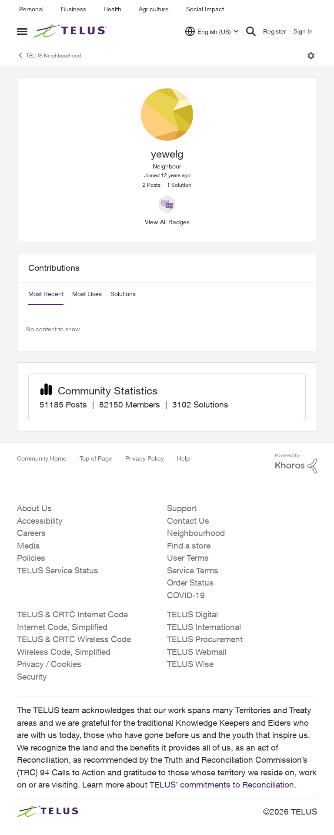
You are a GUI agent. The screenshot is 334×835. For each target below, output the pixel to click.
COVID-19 (186, 595)
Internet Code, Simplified (62, 627)
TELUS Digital (192, 614)
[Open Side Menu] (22, 31)
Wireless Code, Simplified (63, 652)
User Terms (188, 557)
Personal (31, 9)
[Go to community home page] (71, 31)
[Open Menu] (311, 56)
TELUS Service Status (57, 570)
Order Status (190, 582)
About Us (34, 508)
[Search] (251, 31)
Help (183, 458)
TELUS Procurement (205, 639)
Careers (31, 533)
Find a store (188, 545)
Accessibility (40, 520)
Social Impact (205, 9)
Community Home (42, 458)
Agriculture (154, 9)
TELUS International (204, 627)
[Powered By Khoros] (296, 464)
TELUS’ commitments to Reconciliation (222, 784)
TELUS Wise (190, 664)
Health (112, 9)
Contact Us (188, 520)
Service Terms (192, 570)
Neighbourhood (196, 533)
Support (182, 508)
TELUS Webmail (196, 652)
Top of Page (96, 458)
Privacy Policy (144, 458)
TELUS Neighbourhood (53, 55)
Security (32, 676)
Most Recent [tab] (45, 293)
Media (28, 545)
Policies (31, 557)
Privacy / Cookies (49, 664)
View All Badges (167, 222)
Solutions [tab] (123, 293)
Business (73, 9)
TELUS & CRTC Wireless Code (74, 639)
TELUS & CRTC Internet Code (72, 614)
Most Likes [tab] (87, 293)
